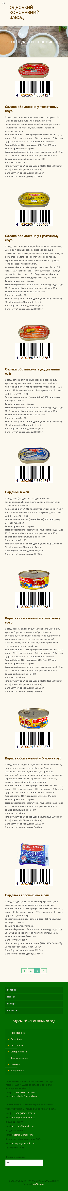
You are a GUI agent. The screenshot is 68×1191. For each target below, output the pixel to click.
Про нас (11, 997)
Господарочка (18, 1033)
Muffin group (39, 1184)
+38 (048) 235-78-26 (25, 1113)
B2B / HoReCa (17, 1070)
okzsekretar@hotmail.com (24, 1096)
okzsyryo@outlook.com (23, 1143)
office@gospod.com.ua (23, 1117)
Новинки (15, 1064)
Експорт (11, 1003)
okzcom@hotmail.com (23, 1126)
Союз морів (17, 1045)
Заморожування (19, 1051)
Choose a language (15, 1157)
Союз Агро (16, 1039)
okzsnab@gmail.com (22, 1135)
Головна (11, 990)
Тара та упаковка (19, 1058)
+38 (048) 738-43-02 (25, 1092)
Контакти (12, 1010)
